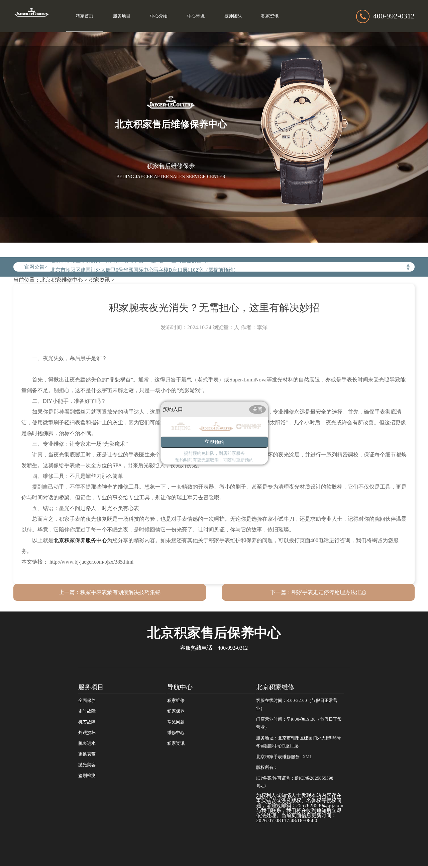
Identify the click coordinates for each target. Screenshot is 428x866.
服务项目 (121, 16)
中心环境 (196, 16)
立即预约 (214, 442)
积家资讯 (270, 16)
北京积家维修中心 (61, 280)
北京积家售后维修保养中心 (171, 124)
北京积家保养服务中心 (80, 540)
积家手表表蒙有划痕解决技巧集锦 (120, 592)
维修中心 (176, 732)
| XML (306, 756)
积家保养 (176, 711)
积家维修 (176, 700)
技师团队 (233, 16)
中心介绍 (159, 16)
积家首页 (84, 16)
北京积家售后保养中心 (214, 632)
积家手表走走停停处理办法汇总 (329, 592)
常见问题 (176, 722)
